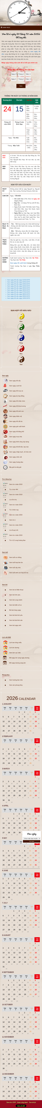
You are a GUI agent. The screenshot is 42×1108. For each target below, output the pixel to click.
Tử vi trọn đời (13, 489)
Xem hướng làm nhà (16, 680)
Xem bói (4, 584)
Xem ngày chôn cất (15, 457)
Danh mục (6, 27)
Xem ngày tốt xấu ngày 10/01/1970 (18, 298)
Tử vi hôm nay (14, 510)
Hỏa (21, 354)
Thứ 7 (32, 708)
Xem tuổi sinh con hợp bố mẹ (18, 572)
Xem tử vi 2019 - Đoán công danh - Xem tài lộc (21, 1102)
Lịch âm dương (14, 647)
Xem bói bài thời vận (16, 620)
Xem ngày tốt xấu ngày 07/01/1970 (18, 292)
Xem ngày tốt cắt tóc (16, 421)
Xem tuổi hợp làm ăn (16, 562)
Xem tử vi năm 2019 (15, 484)
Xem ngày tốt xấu (15, 380)
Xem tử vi (12, 520)
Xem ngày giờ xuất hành (17, 426)
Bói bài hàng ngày (15, 610)
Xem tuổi (5, 552)
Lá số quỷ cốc (13, 530)
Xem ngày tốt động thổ (16, 431)
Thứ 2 (5, 708)
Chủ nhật (37, 708)
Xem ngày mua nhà (15, 436)
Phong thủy (5, 675)
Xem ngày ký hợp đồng (16, 396)
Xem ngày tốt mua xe (16, 391)
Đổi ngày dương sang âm (17, 663)
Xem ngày (5, 375)
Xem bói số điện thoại (16, 590)
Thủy (21, 343)
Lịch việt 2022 (6, 637)
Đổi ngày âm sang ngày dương (19, 658)
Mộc (21, 332)
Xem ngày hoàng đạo (16, 462)
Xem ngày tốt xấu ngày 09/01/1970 (18, 296)
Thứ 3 (10, 708)
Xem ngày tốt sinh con (16, 411)
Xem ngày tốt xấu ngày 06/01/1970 (18, 290)
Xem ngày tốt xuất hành (18, 263)
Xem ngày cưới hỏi (15, 386)
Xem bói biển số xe (15, 605)
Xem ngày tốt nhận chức (17, 401)
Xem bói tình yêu (14, 595)
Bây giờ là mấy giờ (15, 467)
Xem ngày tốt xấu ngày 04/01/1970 (18, 286)
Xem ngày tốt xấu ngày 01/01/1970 (18, 280)
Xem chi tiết (21, 1106)
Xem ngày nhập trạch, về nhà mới (20, 452)
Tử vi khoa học (7, 479)
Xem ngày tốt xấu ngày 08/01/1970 (18, 294)
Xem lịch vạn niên (15, 652)
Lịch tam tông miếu (15, 642)
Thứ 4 (15, 708)
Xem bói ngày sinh (15, 625)
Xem (20, 86)
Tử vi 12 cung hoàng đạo (17, 540)
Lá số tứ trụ (13, 499)
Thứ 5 (21, 708)
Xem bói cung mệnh (15, 600)
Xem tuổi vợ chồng (15, 557)
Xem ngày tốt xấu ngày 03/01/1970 (18, 284)
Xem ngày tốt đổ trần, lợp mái (18, 447)
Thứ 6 (26, 708)
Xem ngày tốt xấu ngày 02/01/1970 (18, 282)
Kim (21, 321)
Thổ (21, 364)
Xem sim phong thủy (16, 685)
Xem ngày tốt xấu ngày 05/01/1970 (18, 288)
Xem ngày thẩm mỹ (15, 416)
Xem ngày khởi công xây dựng (19, 442)
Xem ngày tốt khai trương (17, 406)
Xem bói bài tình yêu (16, 615)
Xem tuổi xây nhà (14, 567)
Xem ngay (31, 841)
